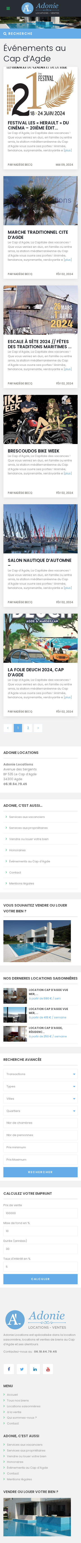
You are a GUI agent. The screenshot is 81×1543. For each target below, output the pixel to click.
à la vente (14, 1412)
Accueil (12, 1395)
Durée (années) (15, 1240)
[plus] (68, 150)
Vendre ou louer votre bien (29, 839)
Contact (15, 872)
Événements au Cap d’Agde (29, 861)
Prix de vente (12, 1205)
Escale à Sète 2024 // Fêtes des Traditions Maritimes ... (40, 344)
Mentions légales (21, 883)
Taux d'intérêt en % (17, 1258)
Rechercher (40, 1172)
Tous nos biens (18, 1400)
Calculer (40, 1279)
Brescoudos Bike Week (33, 451)
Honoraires (17, 850)
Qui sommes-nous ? (22, 1418)
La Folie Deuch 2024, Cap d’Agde (36, 672)
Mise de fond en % (16, 1223)
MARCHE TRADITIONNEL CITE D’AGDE (38, 234)
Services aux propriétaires (28, 828)
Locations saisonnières (23, 1406)
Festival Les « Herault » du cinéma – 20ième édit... (38, 125)
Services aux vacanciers (27, 817)
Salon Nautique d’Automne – (40, 563)
